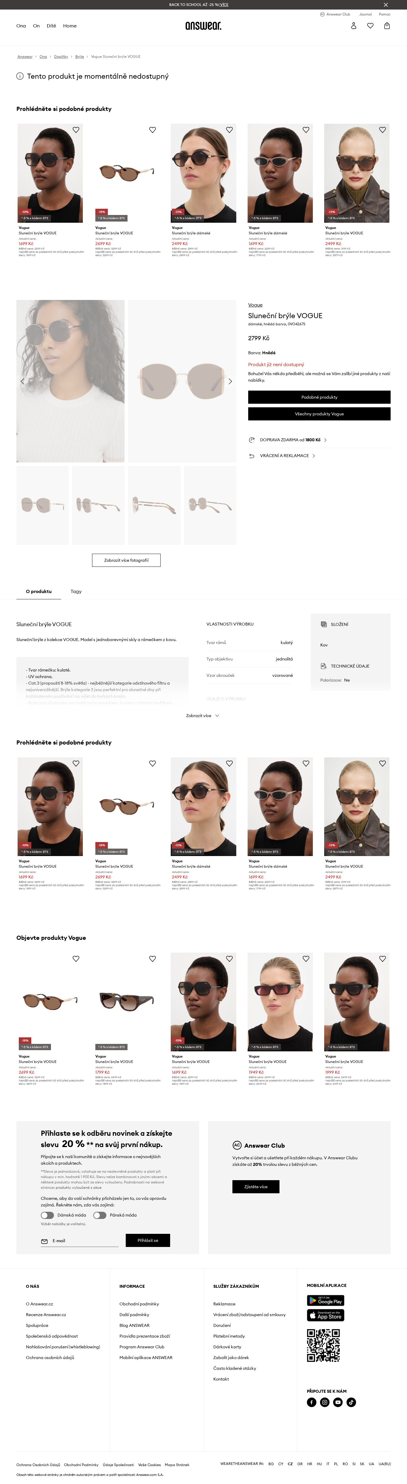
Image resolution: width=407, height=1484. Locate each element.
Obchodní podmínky (139, 1304)
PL (336, 1464)
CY (280, 1464)
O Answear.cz (39, 1304)
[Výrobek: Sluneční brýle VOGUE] (50, 173)
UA (371, 1464)
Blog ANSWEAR (134, 1325)
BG (271, 1464)
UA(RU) (385, 1464)
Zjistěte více (256, 1186)
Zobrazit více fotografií (126, 560)
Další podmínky (134, 1314)
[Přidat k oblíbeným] (76, 129)
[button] (70, 381)
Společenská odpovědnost (52, 1336)
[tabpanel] (203, 660)
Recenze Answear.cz (46, 1314)
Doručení (222, 1325)
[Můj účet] (353, 25)
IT (328, 1464)
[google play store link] (325, 1300)
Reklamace (224, 1304)
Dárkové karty (227, 1347)
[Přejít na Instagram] (325, 1402)
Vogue (255, 305)
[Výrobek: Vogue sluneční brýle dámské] (203, 173)
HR (309, 1464)
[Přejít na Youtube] (338, 1402)
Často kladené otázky (234, 1368)
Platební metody (229, 1336)
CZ (290, 1464)
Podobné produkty (320, 397)
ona (21, 26)
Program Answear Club (141, 1347)
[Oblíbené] (370, 25)
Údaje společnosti (118, 1465)
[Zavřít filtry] (386, 5)
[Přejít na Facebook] (311, 1402)
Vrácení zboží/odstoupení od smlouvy (249, 1314)
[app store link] (325, 1314)
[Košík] (387, 25)
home (70, 26)
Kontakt (221, 1379)
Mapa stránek (177, 1465)
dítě (51, 26)
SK (362, 1464)
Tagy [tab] (76, 591)
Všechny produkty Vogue (319, 414)
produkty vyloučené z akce (79, 1187)
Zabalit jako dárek (231, 1357)
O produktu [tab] (39, 591)
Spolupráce (37, 1325)
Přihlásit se (148, 1240)
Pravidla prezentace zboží (144, 1336)
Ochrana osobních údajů (50, 1357)
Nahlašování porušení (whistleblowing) (63, 1347)
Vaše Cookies (149, 1465)
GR (300, 1464)
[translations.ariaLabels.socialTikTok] (351, 1402)
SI (353, 1464)
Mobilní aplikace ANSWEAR (146, 1357)
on (36, 26)
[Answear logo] (203, 25)
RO (345, 1464)
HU (319, 1464)
